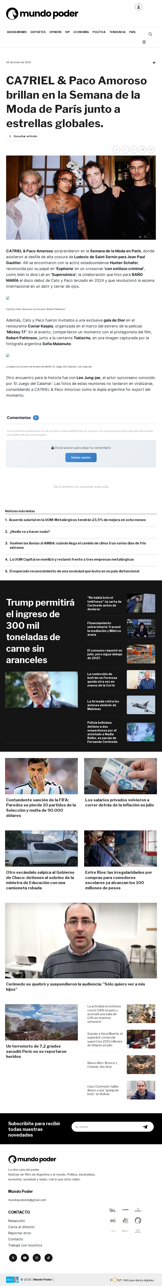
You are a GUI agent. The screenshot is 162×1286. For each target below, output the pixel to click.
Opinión (55, 32)
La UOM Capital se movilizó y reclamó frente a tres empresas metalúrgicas (72, 559)
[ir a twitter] (13, 1258)
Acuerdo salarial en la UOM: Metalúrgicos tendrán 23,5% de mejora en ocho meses (77, 520)
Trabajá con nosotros (25, 1245)
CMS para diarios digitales (138, 1280)
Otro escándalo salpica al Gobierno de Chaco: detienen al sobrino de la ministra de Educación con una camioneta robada (40, 880)
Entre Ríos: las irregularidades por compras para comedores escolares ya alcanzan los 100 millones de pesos (118, 880)
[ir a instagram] (37, 1258)
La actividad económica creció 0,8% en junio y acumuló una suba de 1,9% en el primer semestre (104, 1013)
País (132, 32)
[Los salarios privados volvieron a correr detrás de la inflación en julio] (120, 776)
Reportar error (19, 1233)
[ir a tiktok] (49, 1258)
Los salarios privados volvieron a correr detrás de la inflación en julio (119, 803)
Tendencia (117, 32)
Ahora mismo (17, 32)
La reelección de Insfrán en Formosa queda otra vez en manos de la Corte (102, 679)
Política (99, 32)
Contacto (15, 1239)
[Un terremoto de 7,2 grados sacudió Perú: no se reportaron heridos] (41, 1022)
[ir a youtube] (25, 1258)
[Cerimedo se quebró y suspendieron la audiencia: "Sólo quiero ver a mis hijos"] (81, 940)
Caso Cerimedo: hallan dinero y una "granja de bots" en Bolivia (103, 1090)
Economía (81, 32)
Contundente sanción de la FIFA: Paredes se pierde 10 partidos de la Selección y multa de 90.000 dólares (41, 808)
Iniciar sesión (81, 457)
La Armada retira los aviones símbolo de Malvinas (103, 705)
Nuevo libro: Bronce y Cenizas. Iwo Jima (102, 1064)
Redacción (16, 1221)
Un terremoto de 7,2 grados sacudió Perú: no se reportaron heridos (36, 1051)
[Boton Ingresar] (138, 7)
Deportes (38, 32)
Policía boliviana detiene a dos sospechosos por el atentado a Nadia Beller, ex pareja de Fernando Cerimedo (102, 732)
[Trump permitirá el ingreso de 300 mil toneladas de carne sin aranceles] (41, 690)
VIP (67, 32)
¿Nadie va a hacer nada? (29, 532)
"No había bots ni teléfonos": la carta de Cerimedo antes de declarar (104, 603)
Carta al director (21, 1227)
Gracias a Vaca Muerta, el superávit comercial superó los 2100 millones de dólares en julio (105, 1039)
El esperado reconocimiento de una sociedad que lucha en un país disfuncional (74, 571)
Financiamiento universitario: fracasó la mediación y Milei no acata (104, 628)
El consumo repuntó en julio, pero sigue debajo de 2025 (104, 654)
